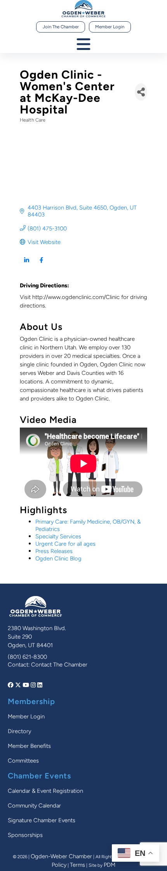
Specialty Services (58, 536)
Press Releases (54, 551)
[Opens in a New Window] (11, 685)
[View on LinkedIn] (26, 265)
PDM (109, 864)
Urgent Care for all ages (65, 543)
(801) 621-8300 (27, 656)
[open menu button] (83, 44)
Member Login (109, 26)
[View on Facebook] (41, 265)
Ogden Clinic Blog (58, 558)
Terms (77, 864)
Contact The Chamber (59, 664)
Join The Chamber (61, 26)
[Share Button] (141, 92)
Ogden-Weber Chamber (61, 856)
